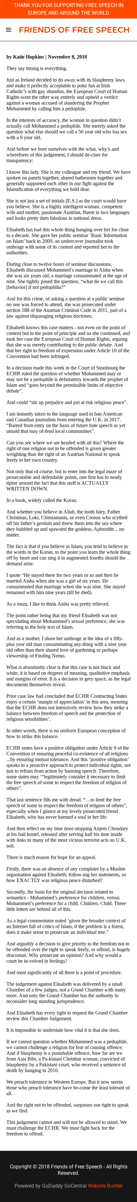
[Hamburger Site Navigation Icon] (8, 30)
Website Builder (105, 1186)
